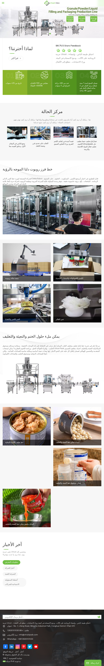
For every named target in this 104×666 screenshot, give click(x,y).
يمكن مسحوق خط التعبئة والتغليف (68, 483)
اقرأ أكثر (15, 59)
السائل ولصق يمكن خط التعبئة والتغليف (19, 524)
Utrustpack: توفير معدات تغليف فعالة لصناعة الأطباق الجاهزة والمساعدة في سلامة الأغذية (87, 559)
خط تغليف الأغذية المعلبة (14, 442)
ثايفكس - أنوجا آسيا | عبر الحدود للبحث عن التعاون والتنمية (87, 593)
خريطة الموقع (8, 651)
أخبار (17, 651)
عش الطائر (60, 319)
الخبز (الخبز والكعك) (12, 319)
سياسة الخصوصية (15, 658)
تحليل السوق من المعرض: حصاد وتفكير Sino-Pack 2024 (87, 581)
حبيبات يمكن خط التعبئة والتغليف (68, 442)
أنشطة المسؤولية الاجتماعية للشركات (12, 582)
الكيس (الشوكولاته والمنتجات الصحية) (69, 278)
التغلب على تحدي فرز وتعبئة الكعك (40, 145)
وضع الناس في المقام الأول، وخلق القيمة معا (17, 145)
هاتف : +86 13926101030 (18, 630)
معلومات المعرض (11, 562)
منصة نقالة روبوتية (12, 278)
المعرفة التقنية (10, 574)
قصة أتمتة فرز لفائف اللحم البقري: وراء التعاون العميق (63, 143)
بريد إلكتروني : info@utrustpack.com (22, 634)
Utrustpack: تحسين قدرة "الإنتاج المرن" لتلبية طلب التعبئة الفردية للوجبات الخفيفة (88, 547)
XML (5, 658)
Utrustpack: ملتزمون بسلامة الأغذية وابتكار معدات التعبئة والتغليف (86, 570)
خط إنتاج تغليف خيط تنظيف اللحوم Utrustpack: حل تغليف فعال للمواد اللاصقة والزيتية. (87, 145)
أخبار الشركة (9, 568)
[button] (47, 33)
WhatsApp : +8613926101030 (20, 639)
